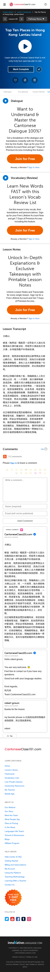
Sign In (13, 463)
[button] (45, 4)
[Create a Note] (25, 80)
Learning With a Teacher (15, 881)
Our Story (9, 811)
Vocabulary (23, 92)
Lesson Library (8, 12)
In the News (10, 827)
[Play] (5, 178)
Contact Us (9, 885)
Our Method (10, 807)
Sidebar (36, 19)
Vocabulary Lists (12, 778)
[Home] (22, 6)
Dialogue (8, 92)
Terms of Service (36, 964)
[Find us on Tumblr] (23, 919)
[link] (5, 19)
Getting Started (11, 861)
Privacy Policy (18, 957)
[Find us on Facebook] (18, 919)
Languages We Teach (14, 831)
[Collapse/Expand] (25, 449)
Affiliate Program (12, 843)
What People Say (12, 819)
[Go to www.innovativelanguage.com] (25, 942)
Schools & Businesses (14, 835)
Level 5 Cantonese (24, 12)
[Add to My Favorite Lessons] (15, 80)
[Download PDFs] (35, 80)
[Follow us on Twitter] (7, 919)
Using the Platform (13, 873)
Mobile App (9, 794)
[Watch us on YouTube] (12, 919)
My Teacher (10, 790)
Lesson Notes (39, 92)
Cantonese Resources (14, 786)
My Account (10, 869)
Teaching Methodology (15, 877)
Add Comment (25, 521)
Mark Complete (21, 69)
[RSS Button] (5, 456)
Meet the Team (11, 815)
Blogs (7, 839)
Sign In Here (33, 167)
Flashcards (9, 774)
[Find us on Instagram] (29, 919)
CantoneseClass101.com (25, 953)
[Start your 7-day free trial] (13, 897)
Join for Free (25, 159)
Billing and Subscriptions (15, 865)
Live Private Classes (13, 782)
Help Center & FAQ (13, 857)
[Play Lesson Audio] (25, 46)
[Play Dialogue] (5, 101)
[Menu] (4, 4)
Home (7, 766)
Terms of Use (31, 957)
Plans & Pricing (11, 823)
